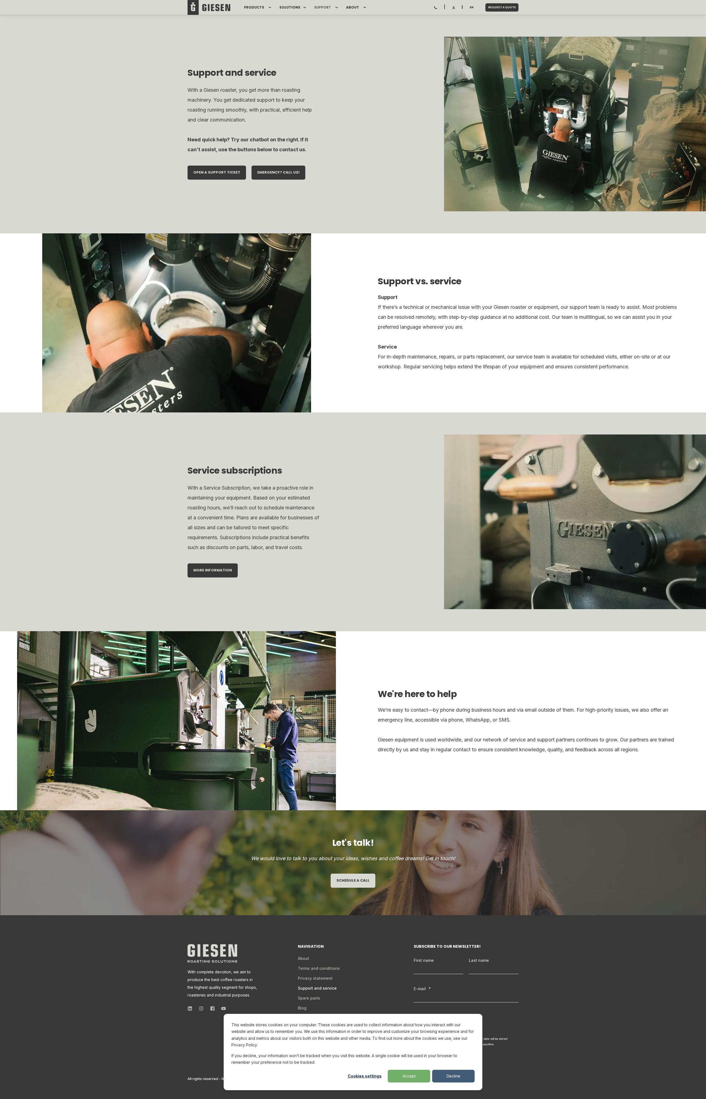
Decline (453, 1076)
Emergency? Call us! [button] (278, 172)
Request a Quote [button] (502, 7)
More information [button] (212, 570)
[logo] (212, 953)
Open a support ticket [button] (216, 172)
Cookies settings (365, 1076)
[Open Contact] (435, 7)
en (472, 7)
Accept (409, 1076)
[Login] (454, 7)
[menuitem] (269, 7)
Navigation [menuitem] (311, 946)
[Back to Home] (209, 7)
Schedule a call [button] (353, 880)
